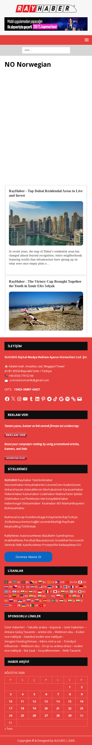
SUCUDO (10, 480)
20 (46, 708)
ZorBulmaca (12, 522)
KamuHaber (31, 494)
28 (57, 715)
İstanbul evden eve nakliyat (43, 637)
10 (10, 701)
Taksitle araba (37, 627)
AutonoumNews (31, 536)
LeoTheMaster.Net (32, 499)
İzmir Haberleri (14, 627)
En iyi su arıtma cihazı (56, 646)
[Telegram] (49, 399)
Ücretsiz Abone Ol (28, 557)
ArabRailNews (13, 540)
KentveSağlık (30, 522)
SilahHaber (12, 499)
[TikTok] (55, 399)
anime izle (45, 632)
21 (57, 708)
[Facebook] (7, 399)
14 (57, 701)
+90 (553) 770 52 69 (21, 376)
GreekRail (61, 540)
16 (81, 701)
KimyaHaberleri (35, 485)
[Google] (61, 399)
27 (46, 715)
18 (22, 708)
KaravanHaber (73, 489)
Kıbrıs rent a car (50, 641)
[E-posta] (79, 399)
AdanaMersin (33, 489)
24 (10, 715)
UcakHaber (47, 494)
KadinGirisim (72, 485)
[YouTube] (25, 399)
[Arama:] (46, 50)
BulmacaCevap (14, 517)
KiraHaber (49, 503)
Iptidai (78, 494)
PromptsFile (50, 545)
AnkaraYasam (13, 489)
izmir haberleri (74, 627)
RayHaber (24, 480)
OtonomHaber (14, 485)
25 (22, 715)
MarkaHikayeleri (73, 503)
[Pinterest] (43, 399)
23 (81, 708)
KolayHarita (54, 517)
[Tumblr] (31, 399)
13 (46, 701)
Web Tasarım (72, 650)
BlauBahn (48, 536)
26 (34, 715)
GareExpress (65, 536)
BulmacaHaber (14, 508)
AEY (58, 503)
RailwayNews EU (70, 545)
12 (34, 701)
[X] (13, 399)
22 (69, 708)
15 (69, 701)
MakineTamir (64, 494)
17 (10, 708)
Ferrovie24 (76, 540)
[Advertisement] (46, 129)
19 (34, 708)
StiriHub (9, 545)
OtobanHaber (31, 503)
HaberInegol (12, 503)
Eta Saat (29, 650)
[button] (86, 39)
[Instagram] (19, 399)
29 (69, 715)
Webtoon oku (64, 632)
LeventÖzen (54, 485)
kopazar (55, 627)
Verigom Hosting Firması (20, 641)
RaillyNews (11, 536)
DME (19, 545)
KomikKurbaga (35, 517)
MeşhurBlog (12, 526)
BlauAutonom (45, 540)
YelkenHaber (13, 494)
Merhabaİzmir (52, 489)
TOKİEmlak (28, 526)
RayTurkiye (70, 517)
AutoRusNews (32, 545)
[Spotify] (67, 399)
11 (22, 701)
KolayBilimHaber (57, 499)
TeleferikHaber (42, 480)
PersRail (29, 540)
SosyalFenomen (49, 650)
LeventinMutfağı (51, 522)
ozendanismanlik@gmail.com (29, 380)
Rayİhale (68, 522)
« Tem (8, 729)
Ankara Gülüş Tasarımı (19, 632)
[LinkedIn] (37, 399)
